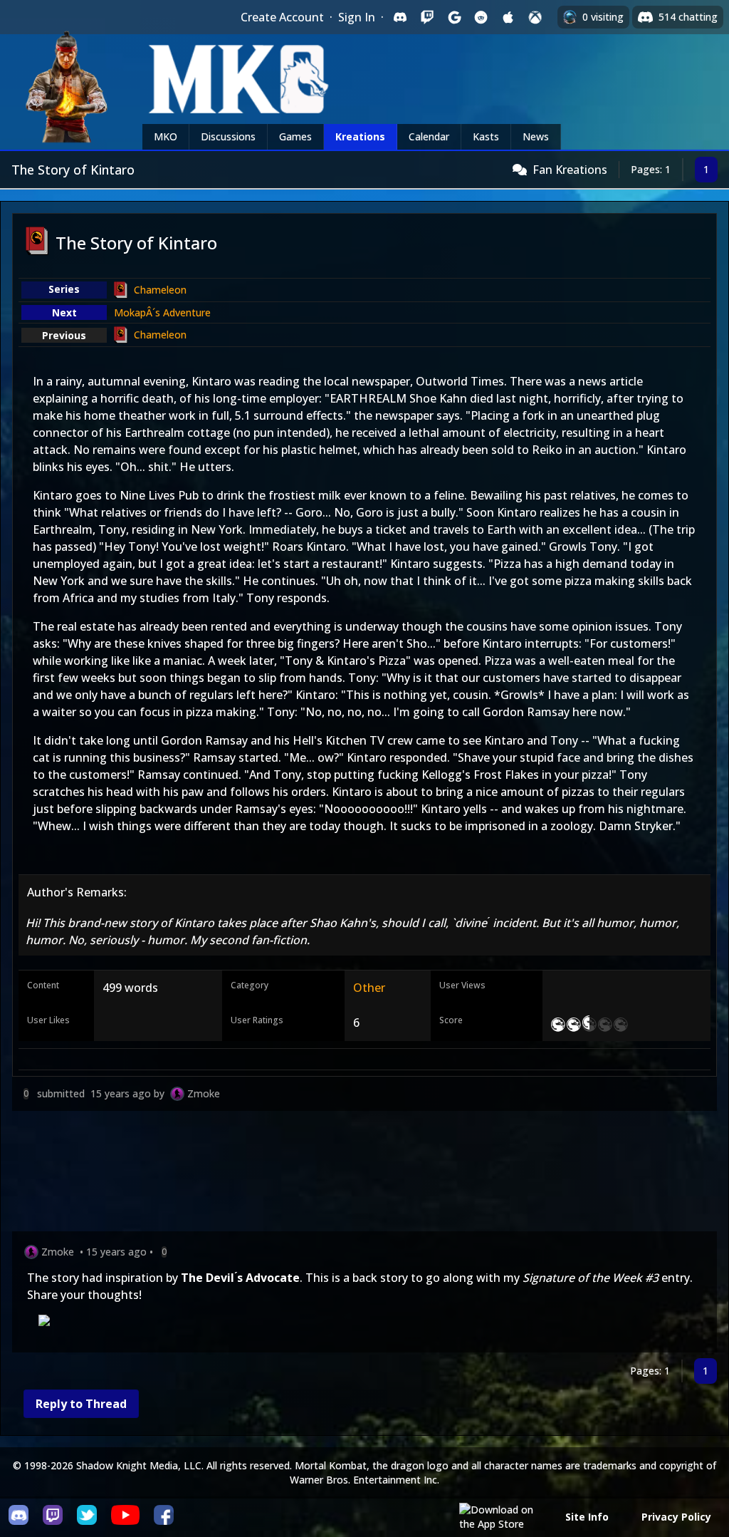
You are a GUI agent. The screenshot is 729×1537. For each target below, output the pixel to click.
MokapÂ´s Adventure (162, 312)
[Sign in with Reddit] (481, 17)
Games (295, 136)
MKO (165, 136)
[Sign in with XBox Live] (535, 17)
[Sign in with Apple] (508, 17)
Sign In (356, 17)
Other (369, 987)
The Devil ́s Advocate (240, 1277)
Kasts (486, 136)
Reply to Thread (81, 1404)
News (536, 136)
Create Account (282, 17)
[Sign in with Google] (454, 17)
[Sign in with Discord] (400, 17)
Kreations (360, 136)
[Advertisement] (364, 1174)
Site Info (587, 1516)
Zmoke (203, 1093)
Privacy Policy (676, 1516)
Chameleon (160, 289)
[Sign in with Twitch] (427, 17)
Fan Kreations (570, 169)
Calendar (429, 136)
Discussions (228, 136)
